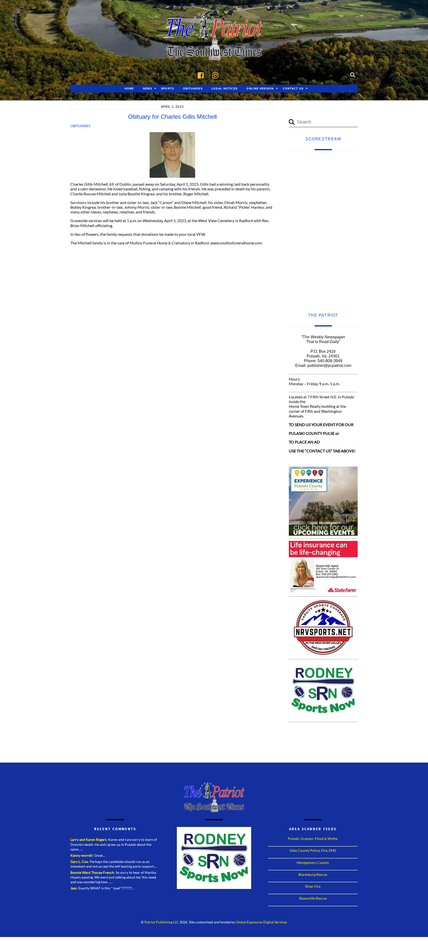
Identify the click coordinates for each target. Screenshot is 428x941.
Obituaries (193, 88)
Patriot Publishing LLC (161, 922)
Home (129, 88)
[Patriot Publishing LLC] (214, 52)
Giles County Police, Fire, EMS (313, 850)
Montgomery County (313, 862)
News (147, 88)
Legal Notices (225, 88)
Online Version (260, 88)
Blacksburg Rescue (312, 874)
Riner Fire (313, 886)
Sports (167, 88)
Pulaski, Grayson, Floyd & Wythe (313, 838)
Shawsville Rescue (313, 898)
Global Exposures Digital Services (261, 922)
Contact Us (293, 88)
